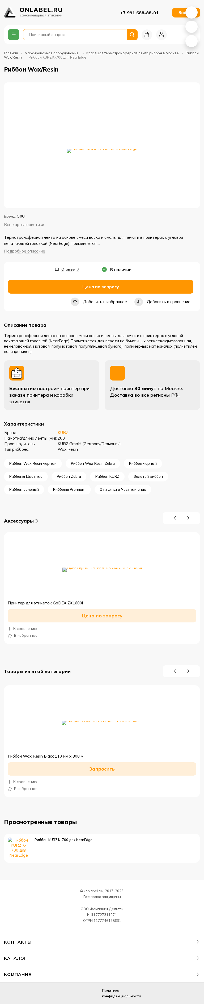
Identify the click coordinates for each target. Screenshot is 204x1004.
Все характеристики (24, 224)
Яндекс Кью (10, 993)
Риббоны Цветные (25, 476)
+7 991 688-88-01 (139, 12)
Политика (121, 993)
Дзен (23, 993)
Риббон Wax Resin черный (33, 463)
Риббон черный (143, 463)
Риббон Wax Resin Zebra (93, 463)
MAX (191, 27)
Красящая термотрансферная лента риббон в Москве (132, 53)
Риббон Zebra (69, 476)
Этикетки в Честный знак (123, 489)
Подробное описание (24, 251)
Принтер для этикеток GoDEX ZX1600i (45, 602)
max (50, 993)
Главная (11, 53)
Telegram (191, 41)
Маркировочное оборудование (52, 53)
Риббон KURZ (107, 476)
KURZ (63, 432)
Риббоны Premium (69, 489)
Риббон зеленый (24, 489)
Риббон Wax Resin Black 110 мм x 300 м (45, 756)
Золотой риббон (148, 476)
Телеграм (36, 993)
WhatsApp (191, 12)
